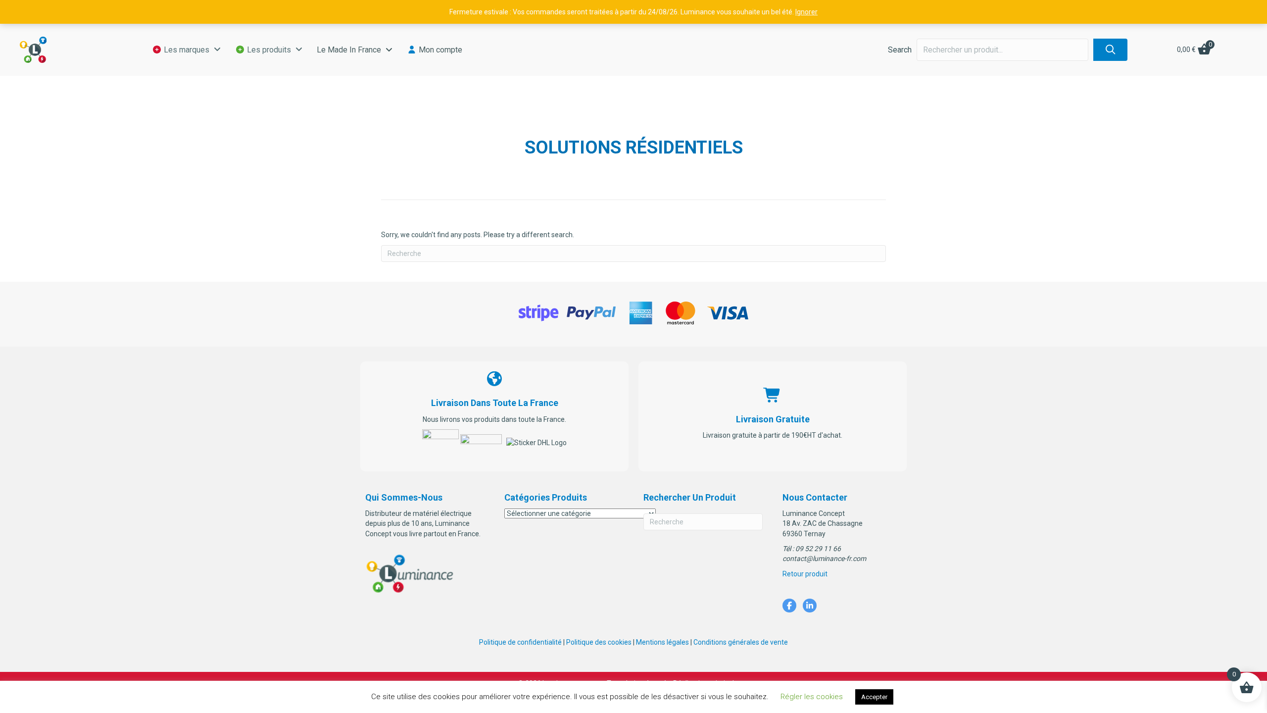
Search (900, 49)
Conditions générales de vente (740, 642)
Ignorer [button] (806, 12)
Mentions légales (662, 642)
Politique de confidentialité (520, 642)
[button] (1110, 50)
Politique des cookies (599, 642)
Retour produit (805, 574)
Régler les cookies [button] (811, 696)
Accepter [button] (874, 697)
